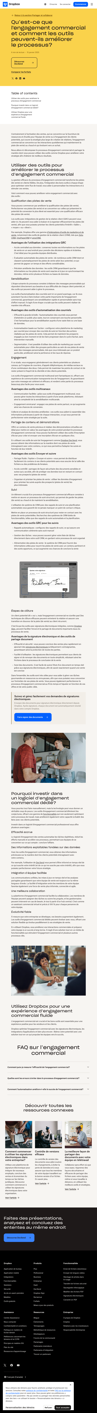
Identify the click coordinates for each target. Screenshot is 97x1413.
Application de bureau (13, 1269)
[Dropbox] (12, 4)
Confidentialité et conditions (15, 1326)
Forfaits (37, 1301)
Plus (35, 1269)
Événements (38, 1322)
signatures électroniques (37, 647)
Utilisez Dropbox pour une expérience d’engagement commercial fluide (21, 114)
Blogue (36, 1318)
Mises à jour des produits (44, 1305)
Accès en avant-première (14, 1293)
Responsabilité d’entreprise (74, 1330)
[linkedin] (20, 78)
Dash (36, 1285)
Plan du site (8, 1347)
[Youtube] (18, 1365)
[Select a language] (45, 4)
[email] (24, 78)
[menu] (91, 4)
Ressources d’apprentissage (15, 1351)
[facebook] (16, 78)
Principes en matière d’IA (14, 1343)
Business (37, 1277)
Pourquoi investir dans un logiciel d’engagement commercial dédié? (24, 106)
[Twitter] (5, 1365)
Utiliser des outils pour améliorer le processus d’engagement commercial (26, 99)
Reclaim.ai (38, 1297)
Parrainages (38, 1342)
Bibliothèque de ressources (44, 1330)
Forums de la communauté (44, 1338)
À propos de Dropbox (71, 1318)
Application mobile (11, 1273)
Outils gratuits (9, 1301)
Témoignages (39, 1326)
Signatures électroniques (73, 1296)
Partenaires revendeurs (43, 1346)
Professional (38, 1273)
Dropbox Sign (39, 1293)
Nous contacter (10, 1322)
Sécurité (7, 1289)
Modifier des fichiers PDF (73, 1292)
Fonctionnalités (10, 1281)
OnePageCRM (23, 238)
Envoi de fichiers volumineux (74, 1269)
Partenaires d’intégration (43, 1350)
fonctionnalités (50, 814)
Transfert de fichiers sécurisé (74, 1284)
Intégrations (8, 1277)
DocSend (40, 862)
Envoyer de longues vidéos (74, 1273)
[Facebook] (11, 1365)
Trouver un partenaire (42, 1354)
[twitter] (12, 78)
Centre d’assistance (12, 1318)
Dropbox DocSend (69, 440)
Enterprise (38, 1281)
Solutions (7, 1285)
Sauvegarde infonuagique (73, 1288)
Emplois (66, 1322)
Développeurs (39, 1334)
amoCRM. (36, 238)
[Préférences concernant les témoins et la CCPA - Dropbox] (38, 1396)
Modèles (7, 1297)
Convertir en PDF (70, 1300)
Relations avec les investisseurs (75, 1326)
